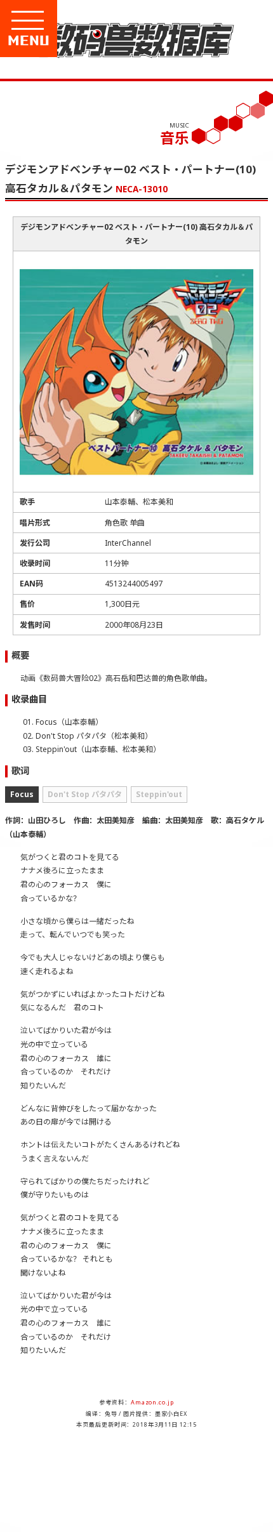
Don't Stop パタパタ (85, 794)
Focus (22, 794)
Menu (71, 40)
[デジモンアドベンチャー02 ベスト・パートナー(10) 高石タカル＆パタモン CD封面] (137, 481)
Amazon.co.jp (152, 1402)
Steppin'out (159, 794)
